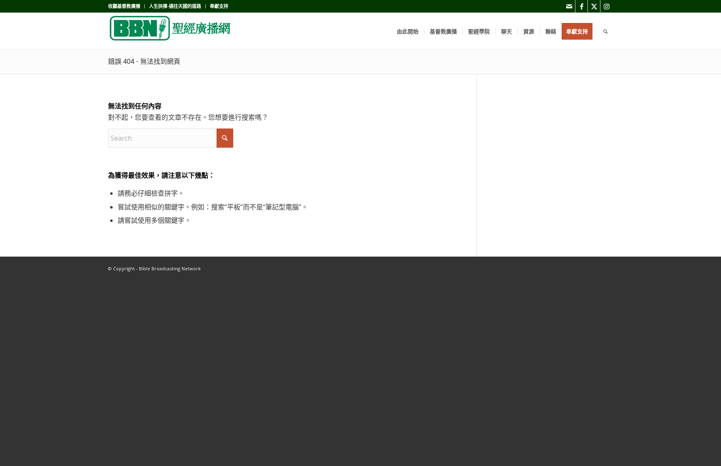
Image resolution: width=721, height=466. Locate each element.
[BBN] (170, 31)
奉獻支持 (219, 6)
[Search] (605, 31)
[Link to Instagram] (606, 6)
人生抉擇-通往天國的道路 (175, 6)
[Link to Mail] (569, 6)
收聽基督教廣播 (124, 6)
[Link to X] (594, 6)
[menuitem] (126, 6)
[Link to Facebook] (581, 6)
